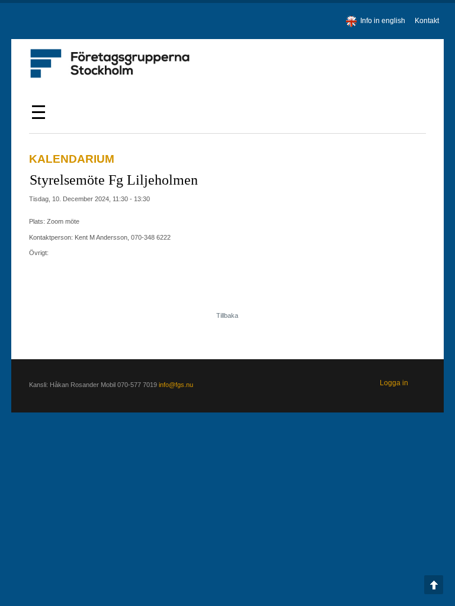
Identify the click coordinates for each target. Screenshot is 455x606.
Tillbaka (227, 315)
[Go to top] (433, 584)
